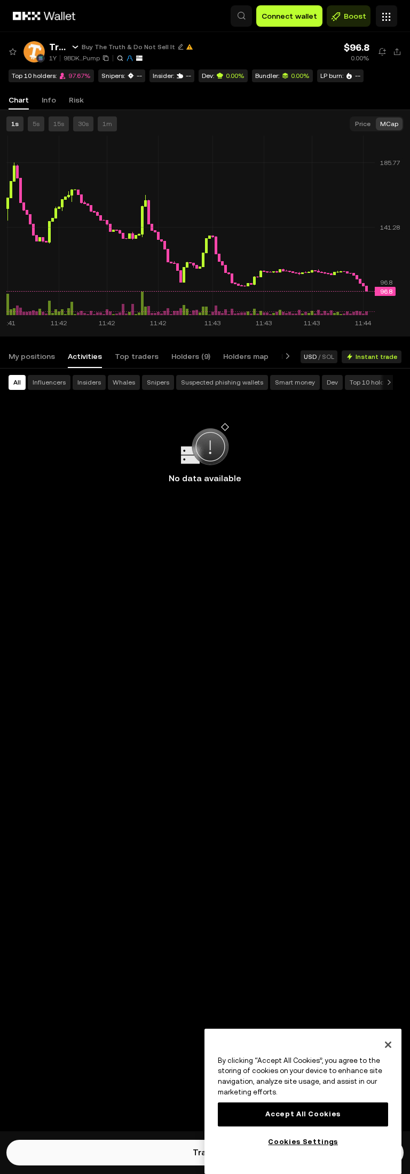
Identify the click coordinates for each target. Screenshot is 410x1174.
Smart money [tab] (295, 382)
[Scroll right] (285, 356)
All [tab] (17, 382)
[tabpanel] (205, 750)
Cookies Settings (303, 1142)
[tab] (32, 356)
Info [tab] (49, 100)
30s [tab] (83, 124)
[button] (241, 16)
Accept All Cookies (303, 1114)
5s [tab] (36, 124)
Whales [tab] (124, 382)
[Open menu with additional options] (386, 13)
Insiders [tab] (89, 382)
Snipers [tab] (158, 382)
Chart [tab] (19, 100)
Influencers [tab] (49, 382)
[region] (302, 1101)
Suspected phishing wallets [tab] (222, 382)
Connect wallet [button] (289, 16)
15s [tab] (58, 124)
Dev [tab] (332, 382)
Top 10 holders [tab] (371, 382)
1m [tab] (107, 124)
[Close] (388, 1044)
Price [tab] (362, 124)
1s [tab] (15, 124)
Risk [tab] (76, 100)
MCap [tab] (389, 124)
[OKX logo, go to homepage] (44, 16)
